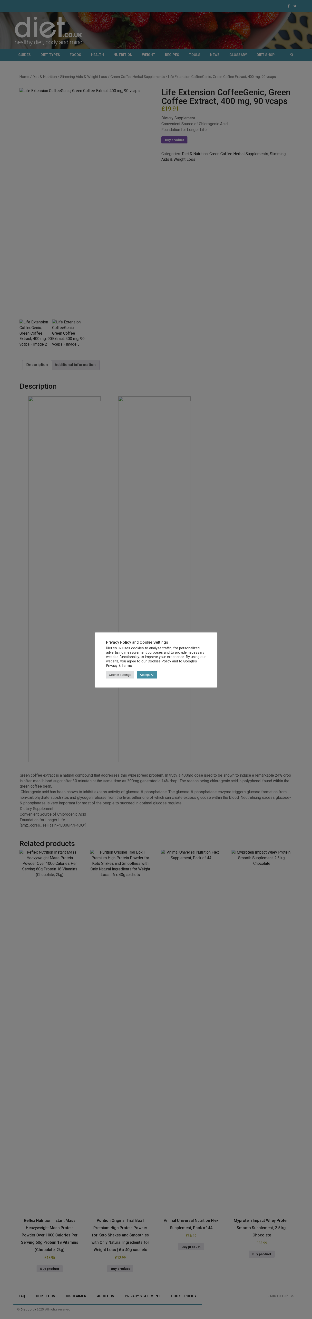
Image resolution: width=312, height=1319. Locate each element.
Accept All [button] (147, 675)
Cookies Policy (159, 661)
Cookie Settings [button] (120, 675)
